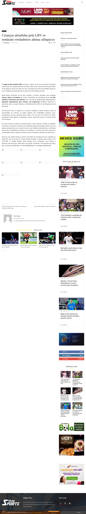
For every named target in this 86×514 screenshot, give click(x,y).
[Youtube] (69, 503)
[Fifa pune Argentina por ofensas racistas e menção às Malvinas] (77, 405)
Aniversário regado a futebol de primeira (45, 206)
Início (42, 2)
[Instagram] (65, 503)
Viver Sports (6, 42)
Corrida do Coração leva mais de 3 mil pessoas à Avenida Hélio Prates (14, 207)
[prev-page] (3, 250)
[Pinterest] (11, 196)
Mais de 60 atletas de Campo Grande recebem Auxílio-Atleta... (70, 316)
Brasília (63, 40)
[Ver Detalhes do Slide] (71, 146)
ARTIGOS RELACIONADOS (23, 230)
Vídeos (37, 2)
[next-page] (6, 250)
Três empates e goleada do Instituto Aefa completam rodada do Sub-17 (77, 382)
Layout (79, 512)
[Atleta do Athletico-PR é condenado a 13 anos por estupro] (28, 238)
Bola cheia (63, 68)
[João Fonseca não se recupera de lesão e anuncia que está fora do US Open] (71, 172)
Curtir (81, 351)
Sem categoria (65, 180)
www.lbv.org (47, 143)
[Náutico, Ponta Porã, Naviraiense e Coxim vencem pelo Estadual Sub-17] (71, 271)
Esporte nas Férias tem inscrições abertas (71, 91)
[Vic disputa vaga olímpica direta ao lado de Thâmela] (10, 238)
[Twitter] (7, 196)
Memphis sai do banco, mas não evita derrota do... (71, 249)
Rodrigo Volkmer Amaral (66, 32)
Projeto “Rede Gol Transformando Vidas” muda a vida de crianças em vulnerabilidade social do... (71, 45)
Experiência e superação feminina (69, 38)
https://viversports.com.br (19, 218)
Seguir (81, 355)
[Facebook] (3, 196)
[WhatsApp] (15, 196)
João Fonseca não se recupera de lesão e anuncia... (69, 184)
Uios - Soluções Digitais (37, 512)
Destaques (21, 2)
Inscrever (80, 358)
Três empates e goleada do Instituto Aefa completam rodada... (71, 217)
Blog (47, 2)
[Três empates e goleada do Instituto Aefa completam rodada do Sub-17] (71, 205)
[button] (82, 2)
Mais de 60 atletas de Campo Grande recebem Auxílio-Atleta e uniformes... (65, 413)
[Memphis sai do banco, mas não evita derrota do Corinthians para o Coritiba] (71, 238)
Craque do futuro (65, 34)
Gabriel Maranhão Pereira (66, 71)
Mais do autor (38, 230)
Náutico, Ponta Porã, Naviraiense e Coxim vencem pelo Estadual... (70, 283)
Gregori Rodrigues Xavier (66, 52)
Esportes (28, 2)
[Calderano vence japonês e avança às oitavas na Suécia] (47, 238)
